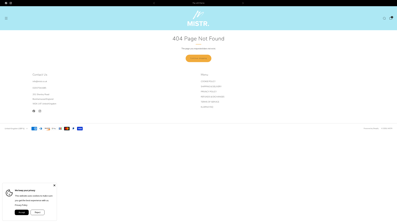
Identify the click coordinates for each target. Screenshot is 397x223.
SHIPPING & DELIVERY (211, 86)
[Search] (384, 18)
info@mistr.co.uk (40, 81)
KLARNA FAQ (207, 107)
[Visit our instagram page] (10, 3)
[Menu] (6, 18)
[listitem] (198, 3)
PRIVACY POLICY (209, 91)
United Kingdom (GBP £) (15, 128)
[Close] (54, 185)
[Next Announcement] (243, 3)
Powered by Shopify (371, 128)
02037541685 (39, 88)
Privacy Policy (21, 205)
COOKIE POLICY (208, 81)
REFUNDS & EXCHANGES (212, 96)
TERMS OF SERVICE (210, 102)
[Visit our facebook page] (6, 3)
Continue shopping (198, 58)
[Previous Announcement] (154, 3)
